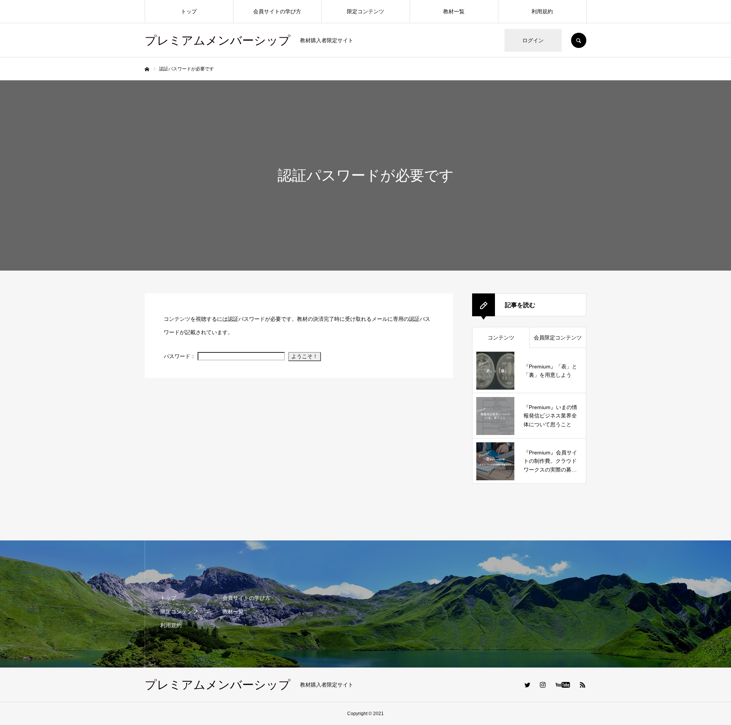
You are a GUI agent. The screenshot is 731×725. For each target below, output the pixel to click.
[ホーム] (147, 69)
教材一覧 (453, 11)
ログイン (533, 40)
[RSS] (582, 684)
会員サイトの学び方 (277, 11)
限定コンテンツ (365, 11)
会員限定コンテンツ (558, 338)
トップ (189, 11)
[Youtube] (562, 684)
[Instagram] (542, 684)
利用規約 (542, 11)
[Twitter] (527, 684)
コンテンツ (501, 338)
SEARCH (578, 40)
